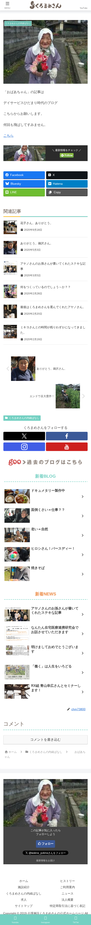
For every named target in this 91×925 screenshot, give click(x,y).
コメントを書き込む (45, 739)
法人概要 (67, 899)
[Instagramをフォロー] (24, 446)
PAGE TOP (84, 893)
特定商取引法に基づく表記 (67, 906)
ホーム (23, 881)
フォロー (48, 843)
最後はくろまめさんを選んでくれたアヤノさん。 (52, 307)
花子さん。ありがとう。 (36, 223)
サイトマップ (24, 906)
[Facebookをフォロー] (67, 436)
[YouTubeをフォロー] (67, 446)
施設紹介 (24, 887)
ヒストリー (67, 881)
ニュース (67, 893)
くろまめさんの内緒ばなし (24, 417)
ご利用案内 (67, 887)
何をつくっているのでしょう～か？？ (45, 287)
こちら (8, 135)
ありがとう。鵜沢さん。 (36, 243)
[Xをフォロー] (24, 436)
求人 (24, 899)
